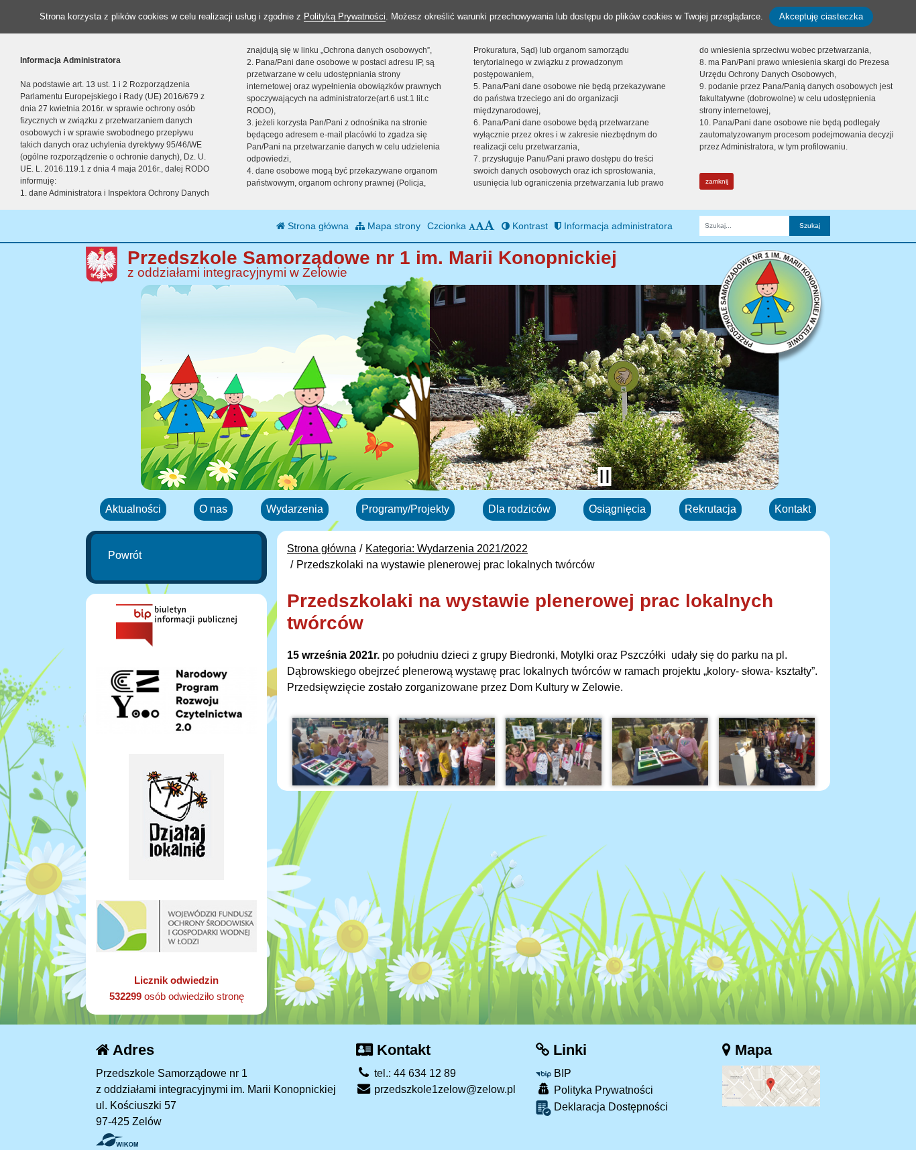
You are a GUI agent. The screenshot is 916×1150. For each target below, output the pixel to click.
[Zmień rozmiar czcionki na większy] (479, 225)
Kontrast (529, 225)
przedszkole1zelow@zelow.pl (443, 1089)
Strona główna (317, 225)
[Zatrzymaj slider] (604, 476)
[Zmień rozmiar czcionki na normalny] (472, 225)
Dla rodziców (519, 509)
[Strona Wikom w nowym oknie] (117, 1140)
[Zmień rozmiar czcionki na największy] (489, 225)
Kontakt (793, 509)
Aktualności (133, 509)
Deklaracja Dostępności (609, 1106)
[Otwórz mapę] (771, 1085)
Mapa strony (392, 225)
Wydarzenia (294, 509)
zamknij (716, 181)
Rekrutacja (710, 509)
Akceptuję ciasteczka (821, 16)
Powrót (124, 555)
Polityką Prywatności (345, 16)
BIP (561, 1073)
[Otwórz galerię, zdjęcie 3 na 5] (554, 751)
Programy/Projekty (405, 509)
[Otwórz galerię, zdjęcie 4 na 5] (660, 751)
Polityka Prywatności (602, 1090)
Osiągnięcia (617, 509)
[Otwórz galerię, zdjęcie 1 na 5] (340, 751)
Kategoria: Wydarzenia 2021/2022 (446, 548)
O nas (213, 509)
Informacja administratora (617, 225)
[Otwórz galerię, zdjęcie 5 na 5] (767, 751)
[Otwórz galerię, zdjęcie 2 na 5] (447, 751)
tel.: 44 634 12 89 (413, 1073)
